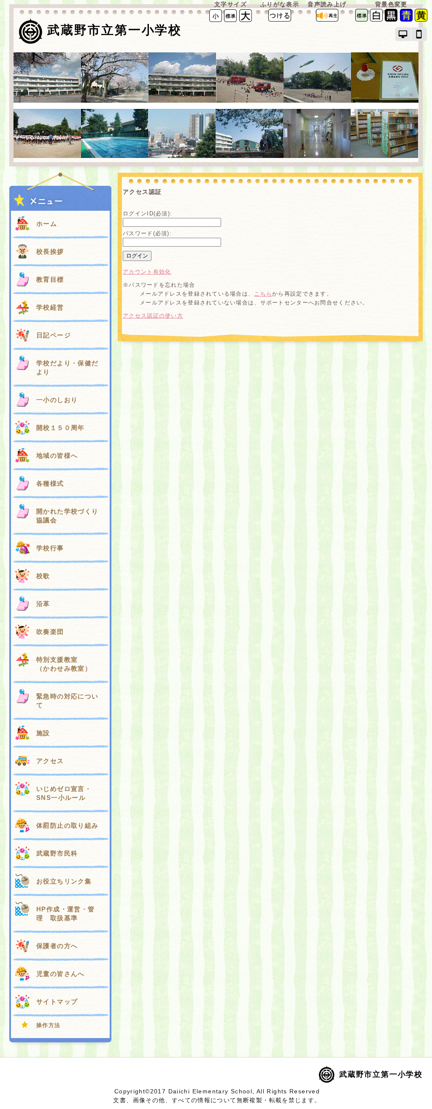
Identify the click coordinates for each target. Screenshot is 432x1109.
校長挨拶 (50, 251)
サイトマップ (57, 1001)
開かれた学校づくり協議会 (67, 516)
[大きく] (245, 15)
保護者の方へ (57, 945)
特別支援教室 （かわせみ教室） (67, 664)
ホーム (46, 223)
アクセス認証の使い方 (153, 316)
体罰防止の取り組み (67, 825)
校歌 (43, 575)
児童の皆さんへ (60, 973)
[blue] (406, 19)
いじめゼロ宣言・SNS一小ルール (64, 793)
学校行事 (50, 548)
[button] (403, 34)
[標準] (230, 15)
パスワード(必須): (147, 233)
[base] (361, 19)
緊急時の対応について (67, 701)
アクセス (50, 760)
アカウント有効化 (147, 272)
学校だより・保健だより (67, 367)
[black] (391, 19)
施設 (43, 733)
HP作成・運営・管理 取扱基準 (65, 913)
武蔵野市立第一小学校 (114, 30)
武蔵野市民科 (57, 853)
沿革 (43, 603)
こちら (263, 294)
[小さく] (215, 15)
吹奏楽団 (50, 631)
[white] (376, 19)
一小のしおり (57, 399)
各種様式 (50, 483)
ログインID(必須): (147, 213)
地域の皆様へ (57, 455)
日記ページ (53, 335)
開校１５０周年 (60, 427)
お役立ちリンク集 (64, 881)
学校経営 (50, 307)
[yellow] (421, 19)
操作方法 (48, 1025)
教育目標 (50, 279)
